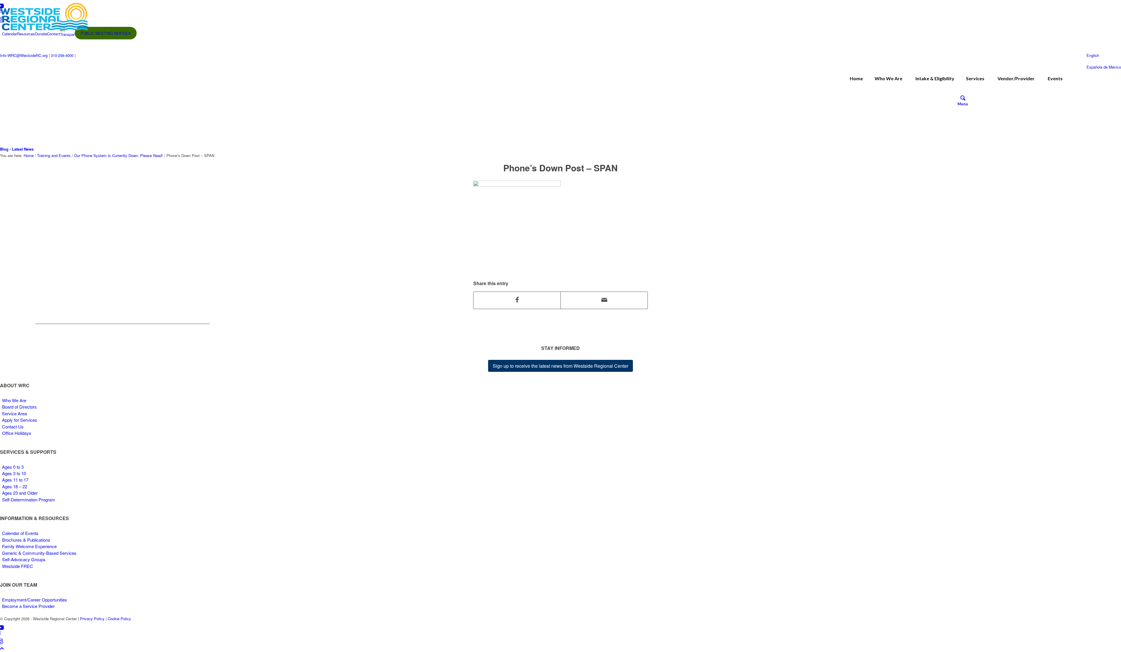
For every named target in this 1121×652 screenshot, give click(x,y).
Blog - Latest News (17, 149)
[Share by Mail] (604, 300)
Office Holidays (16, 433)
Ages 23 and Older (20, 493)
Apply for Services (19, 420)
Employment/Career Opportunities (34, 600)
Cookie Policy (119, 618)
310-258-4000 (62, 55)
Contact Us (13, 426)
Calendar (9, 33)
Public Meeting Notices (106, 33)
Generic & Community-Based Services (39, 553)
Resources (26, 33)
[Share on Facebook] (517, 300)
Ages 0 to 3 (13, 467)
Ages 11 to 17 (15, 480)
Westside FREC (17, 566)
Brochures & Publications (26, 540)
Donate (41, 33)
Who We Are (14, 400)
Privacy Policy (92, 618)
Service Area (14, 413)
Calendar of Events (20, 533)
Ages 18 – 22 (14, 486)
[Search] (962, 99)
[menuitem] (963, 99)
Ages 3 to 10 (14, 473)
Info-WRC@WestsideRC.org (24, 55)
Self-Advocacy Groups (24, 559)
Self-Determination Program (28, 499)
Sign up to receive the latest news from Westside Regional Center (560, 365)
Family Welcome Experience (29, 546)
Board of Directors (19, 407)
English (1093, 55)
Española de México (1104, 67)
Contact (53, 33)
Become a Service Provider (28, 606)
